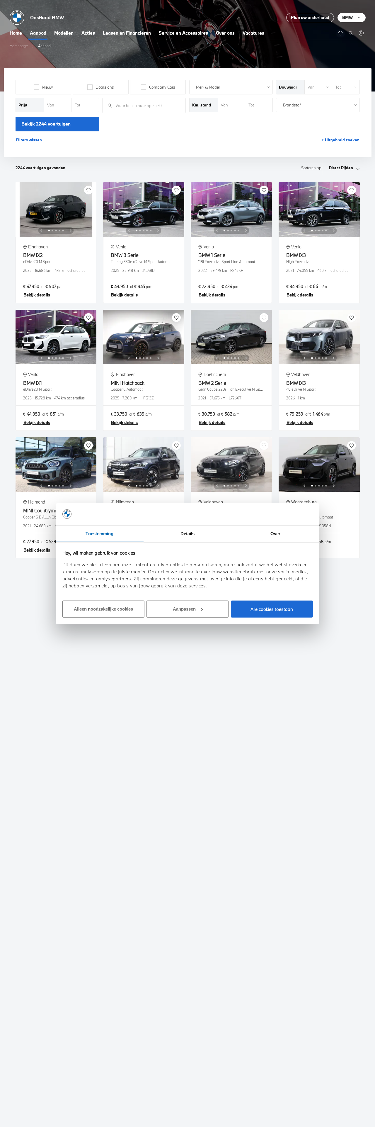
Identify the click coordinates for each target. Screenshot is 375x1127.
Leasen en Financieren (127, 33)
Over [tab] (275, 533)
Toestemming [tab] (99, 533)
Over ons (225, 33)
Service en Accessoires (183, 33)
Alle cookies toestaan (271, 609)
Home (16, 33)
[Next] (70, 230)
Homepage (19, 45)
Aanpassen (184, 608)
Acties (88, 33)
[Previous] (41, 230)
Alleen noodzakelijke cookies (103, 608)
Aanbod (38, 33)
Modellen (64, 33)
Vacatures (253, 33)
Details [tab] (187, 533)
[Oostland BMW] (361, 33)
